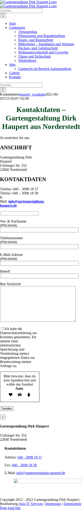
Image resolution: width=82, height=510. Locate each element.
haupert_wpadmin (32, 94)
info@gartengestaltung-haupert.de (40, 473)
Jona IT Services (31, 504)
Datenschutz (72, 504)
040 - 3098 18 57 (29, 457)
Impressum (53, 504)
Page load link (10, 508)
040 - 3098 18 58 (24, 465)
